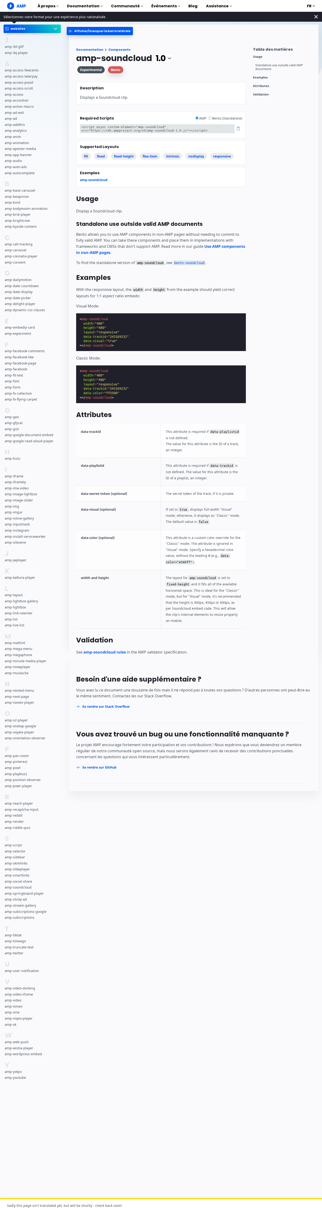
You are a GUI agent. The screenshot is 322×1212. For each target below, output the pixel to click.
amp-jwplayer (15, 560)
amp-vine (12, 1012)
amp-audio (13, 160)
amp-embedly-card (20, 327)
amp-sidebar (15, 857)
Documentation (83, 6)
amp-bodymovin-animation (26, 208)
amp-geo (12, 416)
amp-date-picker (18, 298)
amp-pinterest (16, 761)
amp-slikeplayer (17, 869)
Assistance (217, 6)
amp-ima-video (17, 488)
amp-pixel (13, 767)
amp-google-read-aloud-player (29, 441)
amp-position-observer (23, 780)
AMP (203, 118)
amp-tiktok (13, 935)
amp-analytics (16, 130)
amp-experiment (18, 333)
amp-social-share (18, 881)
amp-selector (15, 851)
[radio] (196, 118)
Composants (119, 49)
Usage (257, 57)
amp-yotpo (13, 1071)
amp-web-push (17, 1042)
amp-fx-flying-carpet (21, 399)
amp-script (13, 845)
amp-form (13, 387)
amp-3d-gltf (14, 46)
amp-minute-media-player (25, 660)
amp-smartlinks (17, 875)
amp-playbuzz (16, 774)
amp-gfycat (14, 423)
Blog (193, 6)
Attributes (261, 86)
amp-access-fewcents (22, 70)
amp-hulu (12, 458)
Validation (261, 94)
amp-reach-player (19, 803)
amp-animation (17, 143)
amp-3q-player (16, 52)
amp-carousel (15, 250)
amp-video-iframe (19, 994)
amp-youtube (15, 1077)
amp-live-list (14, 625)
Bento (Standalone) (227, 118)
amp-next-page (17, 696)
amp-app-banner (18, 155)
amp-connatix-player (21, 256)
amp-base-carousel (20, 190)
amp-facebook (16, 369)
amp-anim (13, 136)
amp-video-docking (20, 988)
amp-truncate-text (19, 947)
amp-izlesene (15, 542)
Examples (260, 77)
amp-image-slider (19, 500)
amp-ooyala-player (19, 732)
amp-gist (12, 429)
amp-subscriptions (19, 917)
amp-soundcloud (18, 887)
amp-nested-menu (19, 690)
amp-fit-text (14, 375)
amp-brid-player (18, 214)
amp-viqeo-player (19, 1018)
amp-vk (10, 1024)
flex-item (150, 156)
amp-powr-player (18, 786)
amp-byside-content (21, 226)
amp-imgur (14, 512)
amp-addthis (15, 124)
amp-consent (15, 262)
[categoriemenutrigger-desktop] (100, 31)
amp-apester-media (20, 148)
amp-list (11, 619)
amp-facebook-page (20, 363)
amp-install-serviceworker (25, 536)
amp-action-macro (19, 106)
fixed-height (124, 156)
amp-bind (12, 202)
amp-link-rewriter (19, 613)
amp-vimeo (13, 1006)
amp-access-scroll (19, 88)
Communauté (125, 6)
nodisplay (196, 156)
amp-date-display (19, 292)
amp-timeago (15, 941)
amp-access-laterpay (21, 76)
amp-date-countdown (22, 286)
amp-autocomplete (20, 172)
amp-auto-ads (16, 167)
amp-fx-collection (18, 393)
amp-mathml (15, 643)
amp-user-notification (22, 970)
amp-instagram (17, 530)
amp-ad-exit (14, 112)
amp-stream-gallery (20, 905)
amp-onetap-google (20, 726)
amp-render (14, 821)
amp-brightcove (17, 220)
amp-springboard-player (24, 893)
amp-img (12, 506)
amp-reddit (14, 815)
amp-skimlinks (16, 863)
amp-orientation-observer (25, 738)
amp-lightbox (15, 607)
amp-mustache (17, 673)
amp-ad (11, 118)
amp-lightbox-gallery (21, 601)
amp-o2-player (16, 720)
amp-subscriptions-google (25, 911)
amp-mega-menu (18, 648)
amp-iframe (14, 476)
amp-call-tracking (19, 244)
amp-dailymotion (18, 279)
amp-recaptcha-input (21, 809)
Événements (164, 6)
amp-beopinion (17, 196)
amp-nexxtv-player (19, 702)
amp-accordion (17, 100)
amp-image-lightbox (21, 494)
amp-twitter (14, 953)
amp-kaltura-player (20, 577)
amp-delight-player (20, 304)
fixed (101, 156)
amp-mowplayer (17, 667)
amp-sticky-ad (16, 899)
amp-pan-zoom (17, 755)
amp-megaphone (18, 655)
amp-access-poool (19, 82)
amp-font (12, 381)
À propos (46, 6)
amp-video (13, 1000)
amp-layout (14, 595)
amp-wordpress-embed (23, 1054)
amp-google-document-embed (29, 435)
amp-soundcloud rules (104, 652)
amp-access (14, 94)
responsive (222, 156)
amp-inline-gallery (19, 518)
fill (86, 156)
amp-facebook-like (19, 357)
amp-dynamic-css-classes (25, 310)
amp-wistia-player (19, 1048)
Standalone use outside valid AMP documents (279, 67)
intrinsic (172, 156)
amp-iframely (15, 482)
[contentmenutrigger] (283, 50)
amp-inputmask (17, 524)
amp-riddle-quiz (17, 827)
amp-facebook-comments (25, 351)
